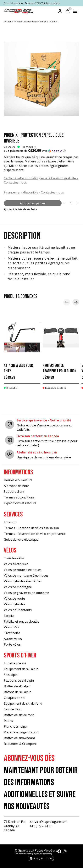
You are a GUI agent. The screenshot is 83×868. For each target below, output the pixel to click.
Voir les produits (50, 3)
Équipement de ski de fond (23, 703)
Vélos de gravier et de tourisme (26, 593)
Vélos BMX (11, 627)
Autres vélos (13, 639)
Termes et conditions (19, 497)
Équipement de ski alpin (21, 669)
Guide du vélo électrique (21, 539)
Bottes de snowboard (19, 738)
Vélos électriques (16, 564)
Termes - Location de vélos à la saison (31, 528)
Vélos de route (14, 598)
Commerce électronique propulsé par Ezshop (33, 853)
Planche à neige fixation (21, 732)
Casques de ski (14, 698)
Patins (8, 721)
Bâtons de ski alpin (17, 692)
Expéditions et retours (20, 503)
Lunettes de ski (15, 663)
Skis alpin (11, 675)
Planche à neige (15, 726)
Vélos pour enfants (18, 610)
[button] (41, 151)
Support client (14, 491)
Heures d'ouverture (18, 480)
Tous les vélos (14, 558)
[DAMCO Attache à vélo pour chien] (22, 337)
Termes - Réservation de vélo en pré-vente (35, 534)
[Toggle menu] (75, 11)
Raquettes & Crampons (20, 744)
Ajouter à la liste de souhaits (20, 209)
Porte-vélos (12, 644)
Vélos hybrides (14, 604)
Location (10, 522)
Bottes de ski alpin (17, 686)
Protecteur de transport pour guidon (59, 368)
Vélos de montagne (18, 587)
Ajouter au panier (32, 203)
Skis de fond (12, 709)
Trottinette (12, 633)
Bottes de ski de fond (19, 715)
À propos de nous (17, 486)
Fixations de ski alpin (19, 680)
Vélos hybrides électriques (23, 581)
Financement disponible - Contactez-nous (34, 192)
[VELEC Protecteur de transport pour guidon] (61, 337)
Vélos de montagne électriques (26, 575)
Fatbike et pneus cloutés (21, 621)
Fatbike (9, 616)
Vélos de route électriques (23, 570)
